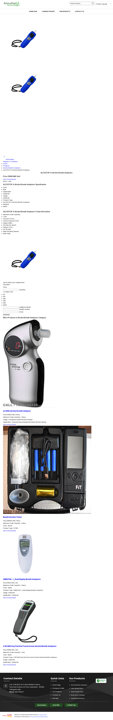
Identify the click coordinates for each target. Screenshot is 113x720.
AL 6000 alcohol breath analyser (17, 411)
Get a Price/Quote (9, 179)
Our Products (64, 11)
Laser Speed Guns (77, 688)
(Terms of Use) (42, 714)
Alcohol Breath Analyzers (12, 168)
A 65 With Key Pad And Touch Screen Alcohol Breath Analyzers (29, 646)
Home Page (33, 11)
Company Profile (48, 11)
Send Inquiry (9, 159)
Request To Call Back (10, 162)
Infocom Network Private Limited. (39, 716)
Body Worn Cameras (78, 695)
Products (6, 166)
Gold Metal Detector (77, 698)
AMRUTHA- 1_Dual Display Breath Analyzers (22, 579)
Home (5, 164)
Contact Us (79, 11)
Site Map (55, 698)
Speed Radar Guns (77, 692)
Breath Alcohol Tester (12, 517)
